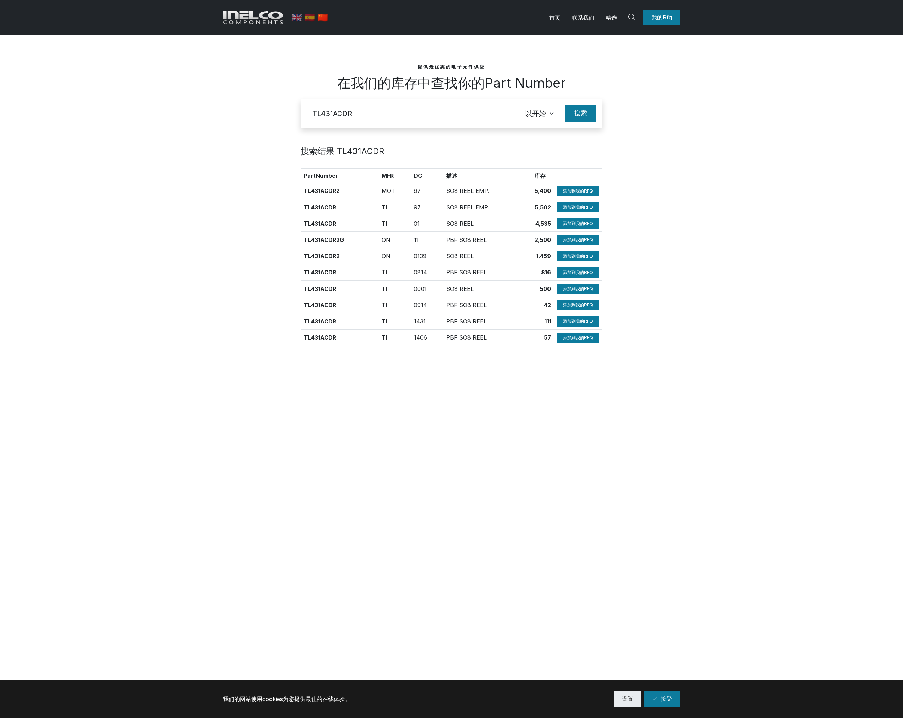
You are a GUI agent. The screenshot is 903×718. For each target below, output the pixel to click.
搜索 (580, 113)
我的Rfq (662, 17)
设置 (627, 698)
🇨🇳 (322, 17)
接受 (666, 698)
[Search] (633, 17)
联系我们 (583, 17)
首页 (554, 17)
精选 (611, 17)
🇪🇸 (310, 17)
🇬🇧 (297, 17)
